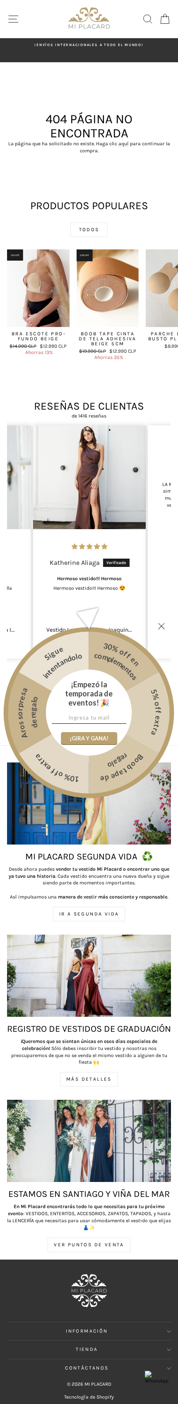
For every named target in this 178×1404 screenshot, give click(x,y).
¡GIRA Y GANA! (89, 738)
